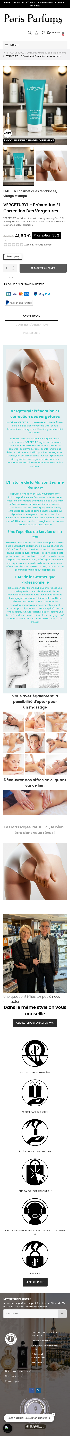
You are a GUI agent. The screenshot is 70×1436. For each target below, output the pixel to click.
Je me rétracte (35, 1282)
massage (38, 707)
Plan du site (37, 1363)
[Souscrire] (62, 1313)
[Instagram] (38, 1390)
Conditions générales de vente (44, 1347)
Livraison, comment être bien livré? (44, 1334)
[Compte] (36, 33)
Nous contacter (13, 1376)
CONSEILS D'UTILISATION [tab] (32, 324)
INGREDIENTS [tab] (31, 333)
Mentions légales (40, 1341)
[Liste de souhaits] (11, 278)
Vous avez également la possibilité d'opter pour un (35, 701)
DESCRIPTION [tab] (31, 316)
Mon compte (12, 1381)
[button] (8, 1428)
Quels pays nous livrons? (18, 1371)
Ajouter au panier (44, 268)
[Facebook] (31, 1390)
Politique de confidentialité (39, 1356)
